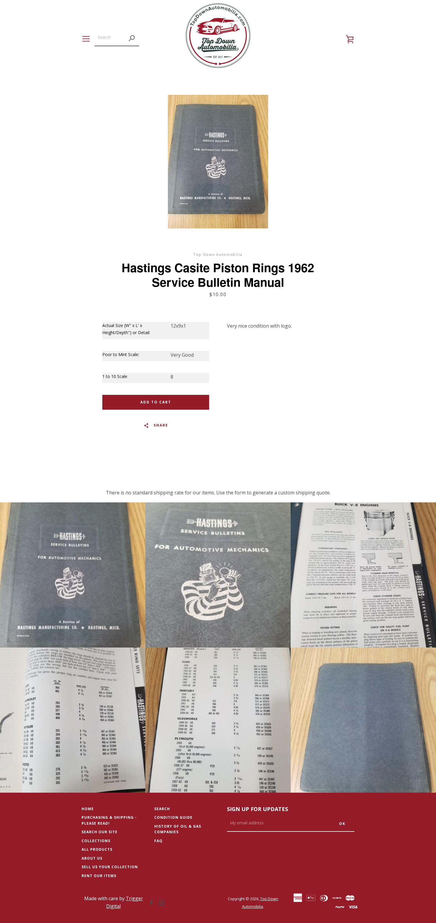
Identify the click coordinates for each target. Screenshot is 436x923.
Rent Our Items (99, 875)
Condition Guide (173, 817)
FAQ (158, 840)
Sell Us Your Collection (110, 866)
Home (88, 808)
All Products (97, 849)
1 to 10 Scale (114, 376)
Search (162, 808)
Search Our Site (99, 831)
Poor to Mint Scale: (120, 354)
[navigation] (86, 38)
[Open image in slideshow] (218, 161)
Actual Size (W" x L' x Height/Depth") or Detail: (126, 329)
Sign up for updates (257, 809)
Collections (96, 840)
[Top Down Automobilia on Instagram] (161, 902)
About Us (92, 858)
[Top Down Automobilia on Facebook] (151, 902)
